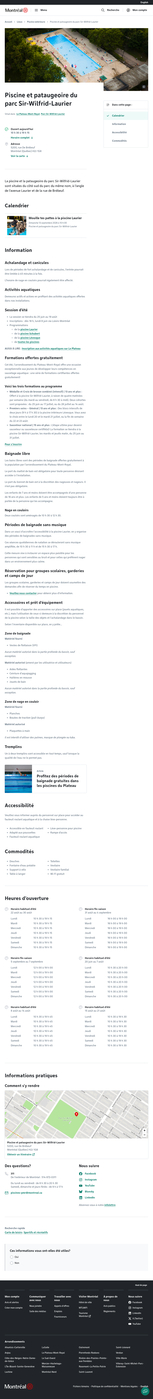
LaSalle (45, 1347)
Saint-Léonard (123, 1347)
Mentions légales (129, 1386)
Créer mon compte (14, 1308)
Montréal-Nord (49, 1372)
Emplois (58, 1311)
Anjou (7, 1353)
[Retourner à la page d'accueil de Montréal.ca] (16, 10)
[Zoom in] (144, 1130)
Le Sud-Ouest (48, 1358)
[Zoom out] (144, 1135)
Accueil (8, 22)
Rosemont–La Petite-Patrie (92, 1366)
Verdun (119, 1353)
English (144, 2)
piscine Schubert (30, 333)
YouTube (137, 1324)
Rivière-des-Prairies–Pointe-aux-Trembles (93, 1359)
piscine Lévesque (30, 337)
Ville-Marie (121, 1358)
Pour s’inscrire (13, 444)
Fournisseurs (60, 1317)
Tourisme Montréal (83, 1314)
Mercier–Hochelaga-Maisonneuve (52, 1365)
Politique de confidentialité (104, 1386)
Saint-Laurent (86, 1372)
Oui (17, 1257)
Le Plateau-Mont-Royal (28, 114)
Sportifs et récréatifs (36, 1232)
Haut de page (141, 1285)
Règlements (109, 1311)
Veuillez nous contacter (23, 593)
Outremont (84, 1347)
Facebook (137, 1302)
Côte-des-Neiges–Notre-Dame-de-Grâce (20, 1359)
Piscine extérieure (36, 22)
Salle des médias (37, 1311)
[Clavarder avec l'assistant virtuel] (145, 1391)
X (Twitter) (138, 1318)
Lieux (19, 22)
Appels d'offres (61, 1306)
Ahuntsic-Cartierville (15, 1347)
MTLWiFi (83, 1308)
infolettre (109, 1205)
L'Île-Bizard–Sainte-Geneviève (20, 1366)
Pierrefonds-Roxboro (89, 1353)
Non (17, 1263)
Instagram (138, 1308)
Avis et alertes (12, 1302)
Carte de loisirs (13, 1232)
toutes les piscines (28, 342)
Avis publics (109, 1306)
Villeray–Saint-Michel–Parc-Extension (130, 1365)
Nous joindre (35, 1306)
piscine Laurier (29, 329)
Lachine (8, 1372)
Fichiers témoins (81, 1386)
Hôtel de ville (85, 1302)
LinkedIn (137, 1313)
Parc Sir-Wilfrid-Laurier (53, 114)
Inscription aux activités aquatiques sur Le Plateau (51, 348)
